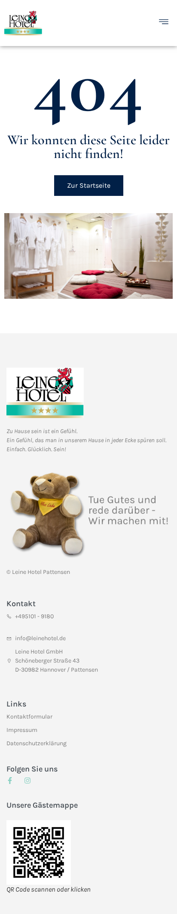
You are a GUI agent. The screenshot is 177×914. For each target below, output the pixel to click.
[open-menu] (166, 23)
